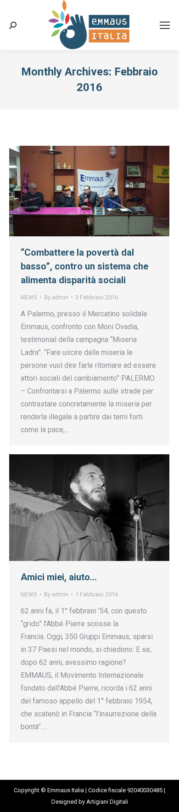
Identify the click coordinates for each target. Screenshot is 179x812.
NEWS (29, 297)
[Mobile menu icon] (165, 25)
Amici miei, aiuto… (59, 577)
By (56, 297)
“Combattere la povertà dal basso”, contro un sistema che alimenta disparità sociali (84, 266)
